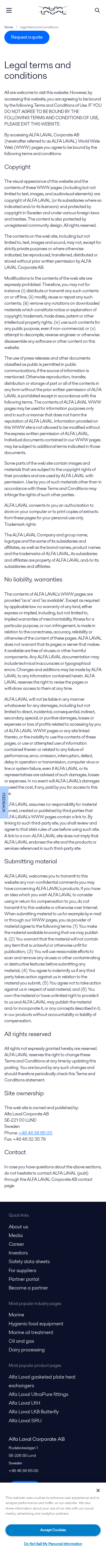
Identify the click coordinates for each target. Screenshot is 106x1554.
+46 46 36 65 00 (35, 1133)
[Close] (98, 1490)
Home (8, 27)
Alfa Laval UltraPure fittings (38, 1394)
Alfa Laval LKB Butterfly (34, 1411)
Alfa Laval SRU (25, 1420)
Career (16, 1244)
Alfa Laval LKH (24, 1402)
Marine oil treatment (31, 1332)
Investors (18, 1252)
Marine (16, 1314)
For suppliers (22, 1270)
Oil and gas (21, 1341)
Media (16, 1235)
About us (18, 1226)
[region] (53, 1518)
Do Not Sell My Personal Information (53, 1543)
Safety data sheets (29, 1261)
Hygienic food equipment (36, 1323)
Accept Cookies (53, 1530)
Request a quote (27, 37)
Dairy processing (27, 1349)
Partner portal (24, 1279)
